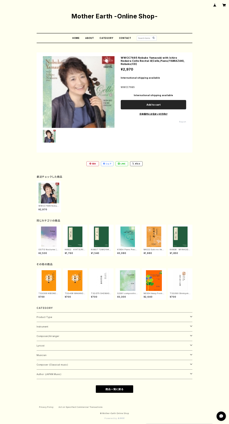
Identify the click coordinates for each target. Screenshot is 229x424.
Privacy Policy (46, 407)
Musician (41, 355)
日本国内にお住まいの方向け (153, 114)
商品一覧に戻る (114, 389)
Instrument (42, 326)
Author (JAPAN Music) (49, 374)
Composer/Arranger (48, 336)
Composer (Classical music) (52, 364)
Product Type (44, 317)
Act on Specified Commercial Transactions (81, 407)
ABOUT (89, 38)
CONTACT (125, 38)
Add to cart (153, 104)
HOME (76, 38)
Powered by (111, 418)
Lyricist (40, 345)
